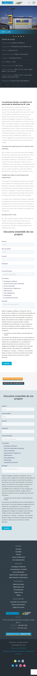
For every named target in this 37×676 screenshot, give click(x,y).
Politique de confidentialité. (18, 648)
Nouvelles (18, 552)
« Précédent (7, 85)
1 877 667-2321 (22, 628)
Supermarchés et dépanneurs (18, 575)
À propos (18, 549)
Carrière (18, 554)
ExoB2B (23, 645)
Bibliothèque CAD (18, 587)
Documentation (18, 590)
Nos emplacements (18, 560)
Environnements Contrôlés (18, 569)
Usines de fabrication (18, 557)
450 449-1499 (22, 625)
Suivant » (31, 85)
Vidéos (18, 595)
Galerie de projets (18, 584)
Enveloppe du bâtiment (18, 566)
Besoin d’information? (18, 604)
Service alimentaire (18, 572)
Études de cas (18, 592)
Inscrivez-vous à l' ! (18, 634)
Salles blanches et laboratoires (18, 577)
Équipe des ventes (18, 607)
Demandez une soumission (13, 379)
